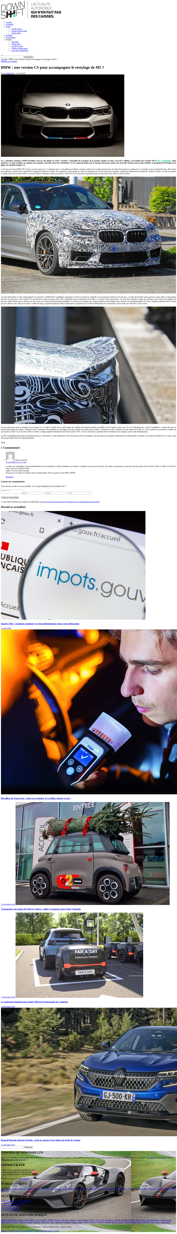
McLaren (36, 1222)
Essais (8, 27)
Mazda (29, 1222)
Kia (147, 1220)
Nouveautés (122, 1189)
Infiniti (131, 1220)
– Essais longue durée (19, 31)
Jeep (143, 1220)
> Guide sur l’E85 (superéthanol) (13, 1203)
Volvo (157, 1222)
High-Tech (45, 1189)
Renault (108, 1222)
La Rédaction (9, 73)
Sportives (84, 1189)
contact (25, 1179)
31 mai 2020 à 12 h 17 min (16, 462)
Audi (38, 1220)
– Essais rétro (16, 33)
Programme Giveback (31, 1231)
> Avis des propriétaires (10, 1208)
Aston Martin (29, 1220)
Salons (29, 1189)
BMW (3, 61)
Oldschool (143, 1189)
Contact (56, 1231)
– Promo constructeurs (19, 48)
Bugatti (57, 1220)
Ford (102, 1220)
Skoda (120, 1222)
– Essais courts (16, 29)
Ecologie (9, 35)
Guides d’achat (74, 1189)
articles (153, 1158)
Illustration (153, 1189)
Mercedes (45, 1222)
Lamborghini (166, 1220)
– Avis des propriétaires (19, 50)
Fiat (97, 1220)
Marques (22, 1189)
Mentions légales (46, 1231)
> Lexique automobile (9, 1210)
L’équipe (4, 1231)
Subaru (127, 1222)
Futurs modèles (11, 61)
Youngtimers (10, 37)
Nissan (74, 1222)
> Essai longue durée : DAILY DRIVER (16, 1201)
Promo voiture (163, 1189)
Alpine (20, 1220)
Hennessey (109, 1220)
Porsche (101, 1222)
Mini (52, 1222)
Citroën (73, 1220)
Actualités (9, 24)
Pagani (86, 1222)
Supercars (93, 1189)
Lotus (15, 1222)
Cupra (79, 1220)
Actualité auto (6, 1189)
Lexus (9, 1222)
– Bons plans (15, 44)
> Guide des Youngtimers (10, 1205)
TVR (152, 1222)
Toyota (145, 1222)
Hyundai (124, 1220)
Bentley (44, 1220)
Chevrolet (65, 1220)
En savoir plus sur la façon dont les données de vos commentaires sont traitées (69, 502)
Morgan (68, 1222)
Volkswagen (165, 1222)
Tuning (101, 1189)
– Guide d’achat (17, 46)
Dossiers (36, 1189)
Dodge (85, 1220)
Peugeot (93, 1222)
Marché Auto (133, 1189)
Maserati (22, 1222)
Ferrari (92, 1220)
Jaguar (137, 1220)
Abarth (3, 1220)
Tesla (140, 1222)
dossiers (164, 1158)
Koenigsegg (155, 1220)
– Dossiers (15, 42)
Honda (117, 1220)
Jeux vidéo (55, 1189)
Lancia (3, 1222)
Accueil (9, 22)
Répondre (9, 477)
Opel (80, 1222)
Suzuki (134, 1222)
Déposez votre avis (15, 1231)
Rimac (114, 1222)
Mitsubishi (59, 1222)
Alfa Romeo (12, 1220)
